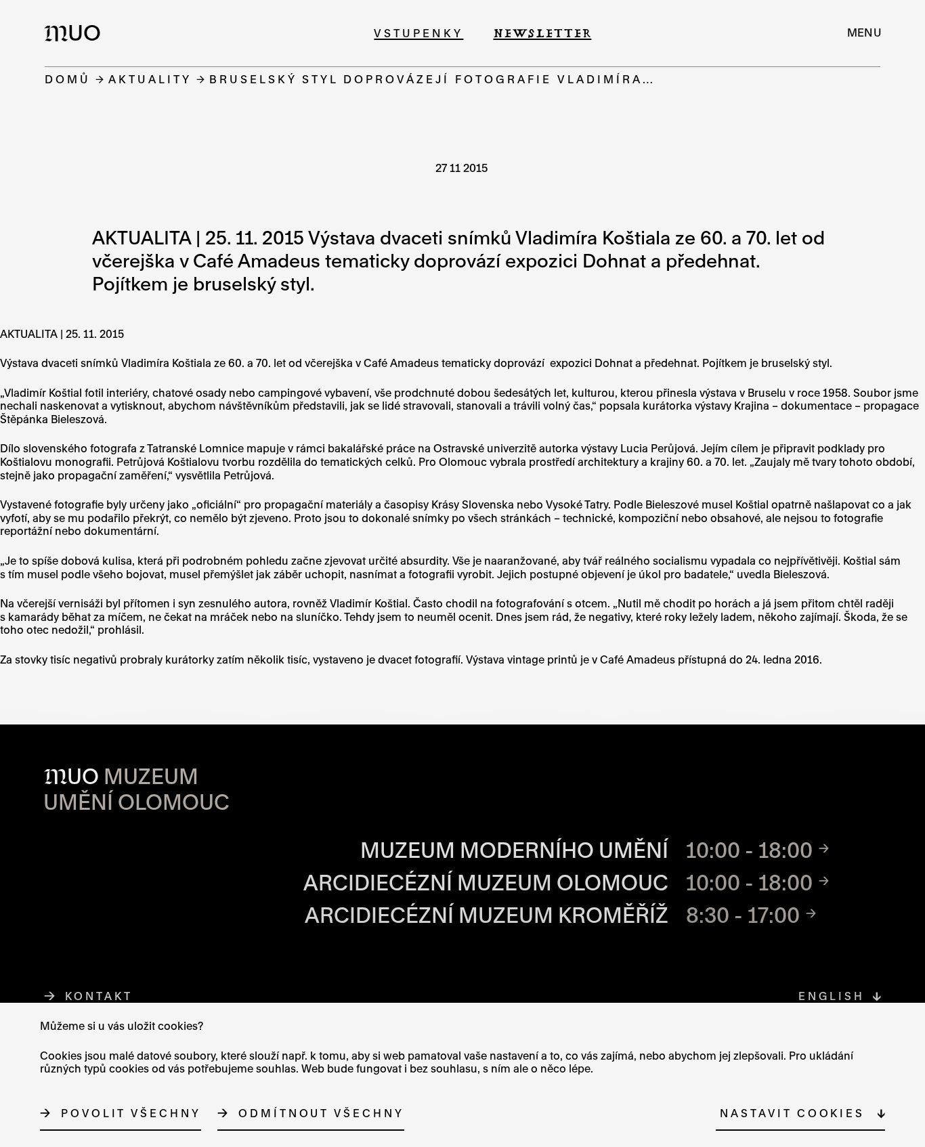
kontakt (98, 996)
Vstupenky (418, 32)
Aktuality (150, 78)
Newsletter (542, 32)
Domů (68, 78)
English (831, 996)
